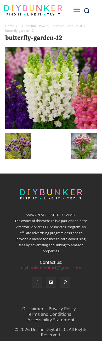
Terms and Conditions (49, 314)
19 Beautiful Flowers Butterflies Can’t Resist (50, 26)
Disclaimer (33, 308)
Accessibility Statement (51, 319)
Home (9, 26)
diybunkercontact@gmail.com (51, 268)
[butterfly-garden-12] (51, 127)
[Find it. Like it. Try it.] (33, 10)
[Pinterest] (65, 282)
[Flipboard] (51, 282)
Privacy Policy (62, 308)
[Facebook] (37, 282)
